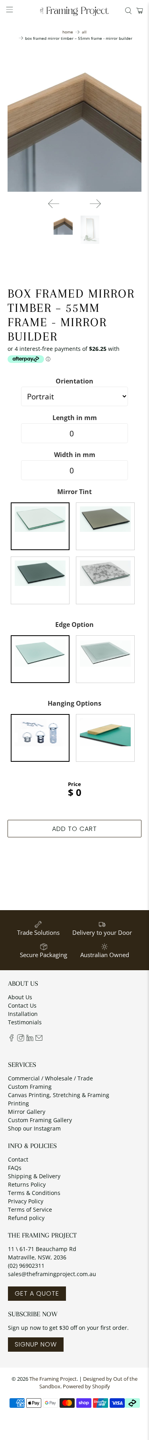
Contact (18, 1159)
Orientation (74, 381)
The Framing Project (53, 1379)
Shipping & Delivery (34, 1176)
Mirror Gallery (26, 1111)
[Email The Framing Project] (39, 1039)
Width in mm (74, 454)
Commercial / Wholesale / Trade (50, 1078)
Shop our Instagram (34, 1128)
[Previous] (54, 204)
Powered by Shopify (86, 1386)
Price (74, 784)
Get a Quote (37, 1293)
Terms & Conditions (34, 1193)
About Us (20, 997)
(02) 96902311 (26, 1265)
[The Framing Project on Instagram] (20, 1039)
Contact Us (22, 1005)
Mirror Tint (74, 491)
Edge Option (74, 624)
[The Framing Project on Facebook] (11, 1039)
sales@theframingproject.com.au (52, 1274)
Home (67, 32)
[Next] (95, 204)
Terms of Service (30, 1209)
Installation (23, 1014)
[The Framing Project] (74, 11)
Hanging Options (74, 703)
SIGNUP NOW (36, 1344)
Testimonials (25, 1022)
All (84, 32)
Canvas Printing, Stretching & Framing (58, 1095)
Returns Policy (27, 1184)
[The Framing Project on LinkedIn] (29, 1039)
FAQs (14, 1167)
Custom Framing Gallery (40, 1120)
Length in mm (74, 417)
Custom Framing (30, 1086)
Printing (18, 1103)
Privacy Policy (25, 1201)
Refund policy (26, 1218)
